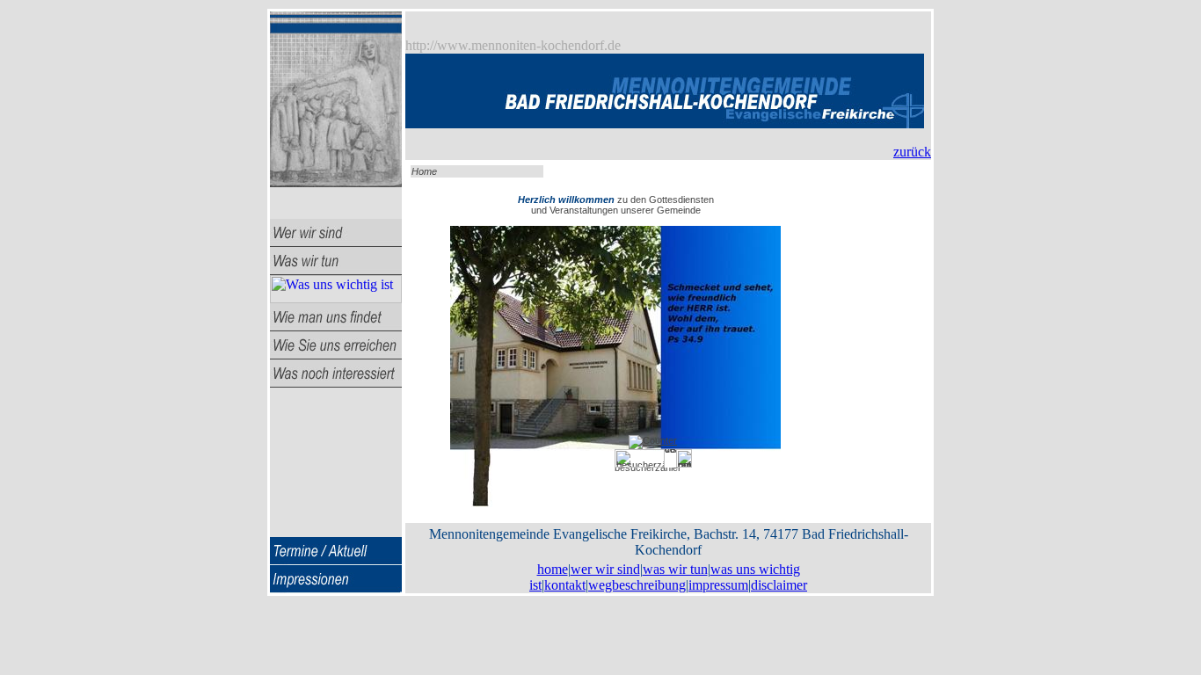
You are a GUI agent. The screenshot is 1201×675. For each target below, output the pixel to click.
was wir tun (675, 569)
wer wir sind (605, 569)
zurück (912, 151)
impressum (717, 584)
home (552, 569)
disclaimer (777, 584)
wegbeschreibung (636, 584)
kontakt (564, 584)
